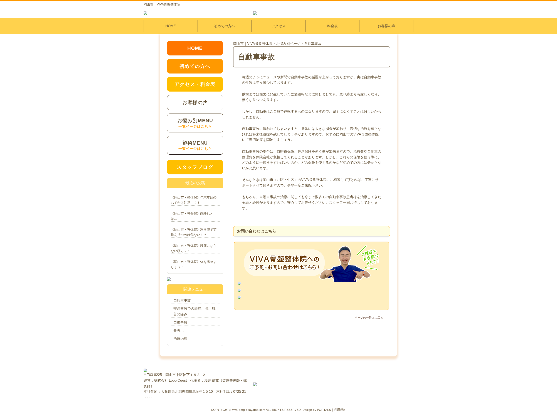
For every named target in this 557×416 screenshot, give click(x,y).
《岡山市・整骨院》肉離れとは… (192, 216)
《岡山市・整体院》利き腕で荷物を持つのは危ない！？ (193, 232)
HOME (170, 26)
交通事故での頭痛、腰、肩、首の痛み (196, 311)
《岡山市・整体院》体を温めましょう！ (193, 264)
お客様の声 (386, 26)
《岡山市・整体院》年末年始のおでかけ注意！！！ (193, 199)
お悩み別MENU (195, 123)
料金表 (332, 26)
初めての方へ (224, 26)
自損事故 (180, 322)
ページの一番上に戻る (369, 317)
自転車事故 (182, 300)
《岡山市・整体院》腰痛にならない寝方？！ (193, 248)
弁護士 (178, 330)
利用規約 (340, 409)
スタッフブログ (195, 167)
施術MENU (195, 145)
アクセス (278, 26)
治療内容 (180, 339)
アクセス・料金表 (195, 84)
